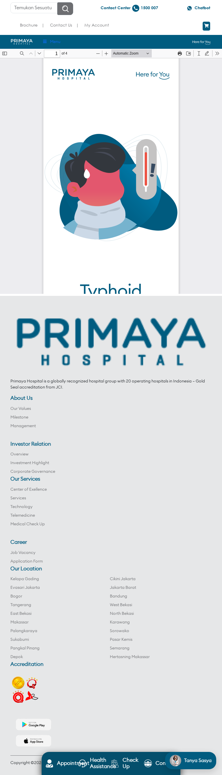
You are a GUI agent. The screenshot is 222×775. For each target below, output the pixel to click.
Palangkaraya (23, 631)
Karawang (120, 622)
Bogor (16, 596)
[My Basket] (206, 26)
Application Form (26, 561)
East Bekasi (21, 614)
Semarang (120, 648)
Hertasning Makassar (130, 657)
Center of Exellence (28, 490)
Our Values (20, 409)
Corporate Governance (32, 472)
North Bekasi (122, 614)
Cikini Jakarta (123, 579)
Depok (16, 657)
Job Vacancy (23, 553)
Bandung (118, 596)
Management (23, 426)
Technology (21, 507)
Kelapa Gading (24, 579)
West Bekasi (121, 605)
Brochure (29, 25)
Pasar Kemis (121, 640)
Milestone (19, 417)
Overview (19, 454)
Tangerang (20, 605)
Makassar (19, 622)
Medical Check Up (27, 524)
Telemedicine (22, 515)
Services (18, 498)
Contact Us (61, 25)
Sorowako (119, 631)
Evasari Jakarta (25, 588)
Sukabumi (19, 640)
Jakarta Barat (123, 588)
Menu (55, 42)
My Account (96, 25)
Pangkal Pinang (25, 648)
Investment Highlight (29, 463)
